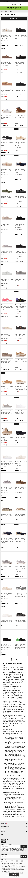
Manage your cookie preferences (13, 865)
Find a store (4, 854)
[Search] (7, 4)
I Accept (14, 875)
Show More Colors (4, 40)
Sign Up (3, 841)
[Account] (21, 4)
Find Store (23, 856)
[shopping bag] (25, 4)
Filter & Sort (14, 18)
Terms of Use (18, 850)
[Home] (14, 4)
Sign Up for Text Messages (7, 844)
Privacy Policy (24, 850)
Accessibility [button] (23, 1)
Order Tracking (5, 1)
